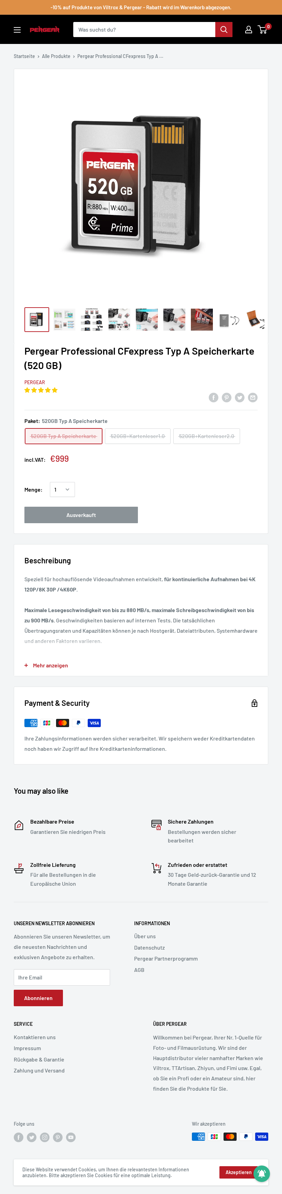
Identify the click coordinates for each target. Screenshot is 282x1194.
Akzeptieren (239, 1172)
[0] (262, 29)
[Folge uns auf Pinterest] (58, 1137)
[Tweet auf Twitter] (240, 397)
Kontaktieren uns (35, 1037)
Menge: (33, 489)
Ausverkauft (81, 515)
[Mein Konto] (248, 29)
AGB (139, 969)
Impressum (27, 1048)
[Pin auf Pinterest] (226, 397)
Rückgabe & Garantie (39, 1059)
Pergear (34, 382)
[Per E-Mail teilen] (253, 397)
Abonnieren (38, 998)
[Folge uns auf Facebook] (18, 1137)
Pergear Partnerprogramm (166, 958)
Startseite (24, 56)
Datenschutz (149, 947)
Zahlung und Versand (39, 1070)
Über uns (145, 936)
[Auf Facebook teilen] (213, 397)
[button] (41, 390)
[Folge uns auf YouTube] (71, 1137)
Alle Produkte (56, 56)
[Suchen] (223, 29)
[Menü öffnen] (17, 30)
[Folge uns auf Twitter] (31, 1137)
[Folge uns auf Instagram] (45, 1137)
